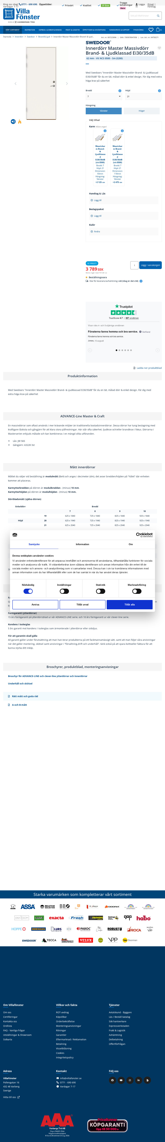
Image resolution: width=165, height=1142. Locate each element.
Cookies (60, 1052)
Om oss (7, 1012)
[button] (158, 16)
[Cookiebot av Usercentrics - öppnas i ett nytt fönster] (138, 535)
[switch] (64, 591)
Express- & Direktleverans (50, 30)
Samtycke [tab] (34, 544)
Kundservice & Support (119, 30)
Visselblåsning (64, 1048)
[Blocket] (148, 1080)
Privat (151, 4)
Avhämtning (115, 1034)
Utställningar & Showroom (17, 1034)
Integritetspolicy (64, 1057)
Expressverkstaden (119, 1025)
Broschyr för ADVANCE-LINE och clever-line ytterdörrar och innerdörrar (47, 676)
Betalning (61, 1043)
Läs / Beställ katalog (119, 1016)
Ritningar (61, 1030)
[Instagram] (130, 1080)
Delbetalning (116, 1039)
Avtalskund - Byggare (120, 1012)
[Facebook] (113, 1080)
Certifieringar (10, 1016)
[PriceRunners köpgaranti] (107, 1127)
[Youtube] (122, 1080)
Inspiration (30, 30)
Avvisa (35, 604)
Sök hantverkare (117, 1021)
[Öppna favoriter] (151, 30)
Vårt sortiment (12, 30)
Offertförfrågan (117, 1043)
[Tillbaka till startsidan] (21, 14)
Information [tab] (82, 544)
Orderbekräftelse (65, 1021)
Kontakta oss (10, 1021)
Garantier (61, 1034)
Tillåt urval (82, 604)
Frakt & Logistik (73, 30)
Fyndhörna (138, 30)
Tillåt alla (130, 604)
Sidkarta (7, 1039)
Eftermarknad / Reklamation (71, 1039)
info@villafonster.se (71, 1078)
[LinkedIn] (139, 1080)
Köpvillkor (61, 1016)
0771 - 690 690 (29, 4)
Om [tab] (131, 544)
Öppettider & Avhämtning (94, 30)
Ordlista (7, 1025)
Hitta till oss (9, 1097)
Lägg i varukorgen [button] (150, 265)
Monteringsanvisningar (68, 1025)
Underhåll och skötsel (20, 683)
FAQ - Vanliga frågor (14, 1030)
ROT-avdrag (62, 1012)
